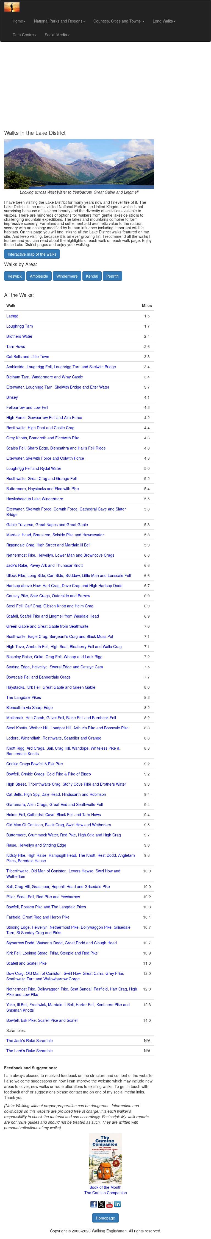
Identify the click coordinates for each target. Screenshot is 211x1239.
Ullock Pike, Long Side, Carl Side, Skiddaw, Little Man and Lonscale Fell (68, 575)
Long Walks (163, 21)
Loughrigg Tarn (19, 326)
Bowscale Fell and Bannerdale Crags (38, 677)
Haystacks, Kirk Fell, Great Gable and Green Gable (50, 687)
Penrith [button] (112, 276)
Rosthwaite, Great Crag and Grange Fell (41, 478)
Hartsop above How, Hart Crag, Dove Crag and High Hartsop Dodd (64, 585)
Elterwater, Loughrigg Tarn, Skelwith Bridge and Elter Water (57, 387)
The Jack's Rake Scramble (29, 1040)
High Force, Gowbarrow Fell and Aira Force (44, 417)
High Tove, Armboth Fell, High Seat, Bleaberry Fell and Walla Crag (64, 646)
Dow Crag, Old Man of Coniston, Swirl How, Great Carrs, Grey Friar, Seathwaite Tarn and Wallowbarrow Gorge (65, 975)
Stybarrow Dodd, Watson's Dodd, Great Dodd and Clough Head (61, 942)
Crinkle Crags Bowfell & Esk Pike (34, 763)
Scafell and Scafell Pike (26, 963)
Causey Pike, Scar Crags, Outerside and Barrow (48, 595)
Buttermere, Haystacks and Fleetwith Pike (42, 488)
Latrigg (12, 316)
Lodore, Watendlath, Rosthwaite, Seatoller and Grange (53, 738)
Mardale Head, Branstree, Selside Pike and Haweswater (55, 534)
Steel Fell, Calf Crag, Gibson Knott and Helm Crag (49, 606)
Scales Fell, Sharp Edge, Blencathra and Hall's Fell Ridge (56, 448)
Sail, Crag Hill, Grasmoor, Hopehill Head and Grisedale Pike (58, 886)
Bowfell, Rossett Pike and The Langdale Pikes (46, 906)
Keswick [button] (15, 276)
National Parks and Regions (58, 21)
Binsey (12, 397)
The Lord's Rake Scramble (29, 1050)
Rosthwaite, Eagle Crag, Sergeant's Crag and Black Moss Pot (59, 636)
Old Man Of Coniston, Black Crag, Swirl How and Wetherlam (58, 824)
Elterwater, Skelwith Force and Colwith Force (45, 458)
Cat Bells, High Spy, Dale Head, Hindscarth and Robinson (56, 794)
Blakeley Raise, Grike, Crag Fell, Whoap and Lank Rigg (54, 656)
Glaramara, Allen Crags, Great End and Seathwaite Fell (54, 804)
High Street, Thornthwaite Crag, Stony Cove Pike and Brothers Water (66, 784)
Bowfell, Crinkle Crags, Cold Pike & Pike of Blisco (48, 774)
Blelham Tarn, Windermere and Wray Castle (44, 376)
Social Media (56, 34)
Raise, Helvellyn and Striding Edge (36, 845)
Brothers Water (19, 336)
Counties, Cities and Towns (117, 21)
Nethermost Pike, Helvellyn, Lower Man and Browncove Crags (60, 555)
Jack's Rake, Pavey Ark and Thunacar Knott (44, 565)
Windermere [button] (67, 276)
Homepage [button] (105, 1218)
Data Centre (23, 34)
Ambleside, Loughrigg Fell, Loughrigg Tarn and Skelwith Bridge (61, 366)
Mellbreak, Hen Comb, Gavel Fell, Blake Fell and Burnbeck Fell (61, 717)
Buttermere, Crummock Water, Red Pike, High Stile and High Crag (63, 835)
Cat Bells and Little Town (27, 356)
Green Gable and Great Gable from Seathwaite (47, 626)
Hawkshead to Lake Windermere (34, 498)
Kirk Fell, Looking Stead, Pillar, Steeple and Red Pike (52, 953)
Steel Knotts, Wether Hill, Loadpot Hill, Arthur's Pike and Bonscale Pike (67, 727)
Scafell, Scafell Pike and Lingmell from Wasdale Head (52, 616)
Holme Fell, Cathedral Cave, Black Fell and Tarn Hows (53, 814)
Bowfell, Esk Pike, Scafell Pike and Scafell (42, 1020)
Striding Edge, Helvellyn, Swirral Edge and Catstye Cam (54, 666)
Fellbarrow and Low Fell (27, 407)
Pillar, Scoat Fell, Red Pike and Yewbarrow (43, 896)
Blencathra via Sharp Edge (29, 707)
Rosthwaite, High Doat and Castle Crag (40, 427)
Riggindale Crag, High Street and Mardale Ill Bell (48, 545)
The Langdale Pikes (23, 697)
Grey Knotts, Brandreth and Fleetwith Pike (42, 437)
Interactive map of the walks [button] (32, 254)
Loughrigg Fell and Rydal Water (33, 468)
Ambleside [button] (39, 276)
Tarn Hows (15, 346)
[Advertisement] (105, 85)
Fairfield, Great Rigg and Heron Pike (38, 917)
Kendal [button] (92, 276)
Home (18, 21)
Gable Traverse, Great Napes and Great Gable (47, 524)
